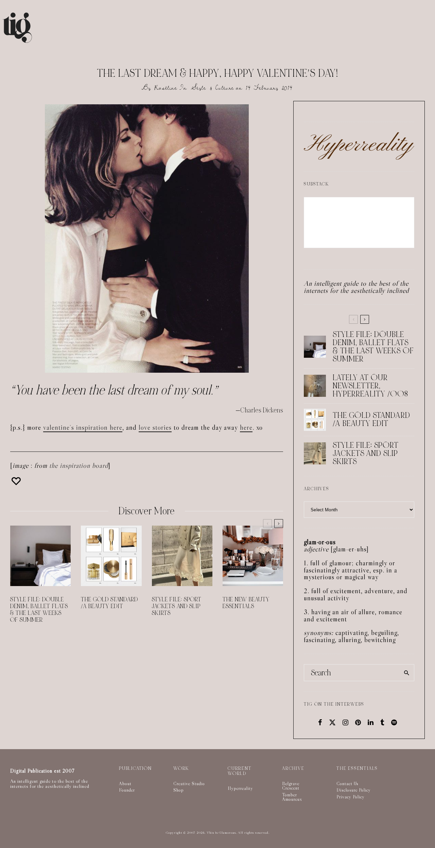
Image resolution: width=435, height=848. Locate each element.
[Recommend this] (17, 481)
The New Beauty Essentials (246, 603)
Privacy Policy (350, 796)
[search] (406, 673)
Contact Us (347, 783)
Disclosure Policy (353, 790)
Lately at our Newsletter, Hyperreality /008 (370, 386)
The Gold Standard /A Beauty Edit (109, 603)
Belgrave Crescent (290, 786)
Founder (127, 790)
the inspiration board (78, 465)
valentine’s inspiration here (82, 427)
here (246, 427)
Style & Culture (212, 87)
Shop (178, 790)
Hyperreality (240, 788)
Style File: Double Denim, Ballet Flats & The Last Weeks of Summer (39, 609)
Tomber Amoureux (292, 797)
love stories (155, 427)
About (125, 783)
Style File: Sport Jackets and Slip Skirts (177, 606)
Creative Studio (189, 783)
